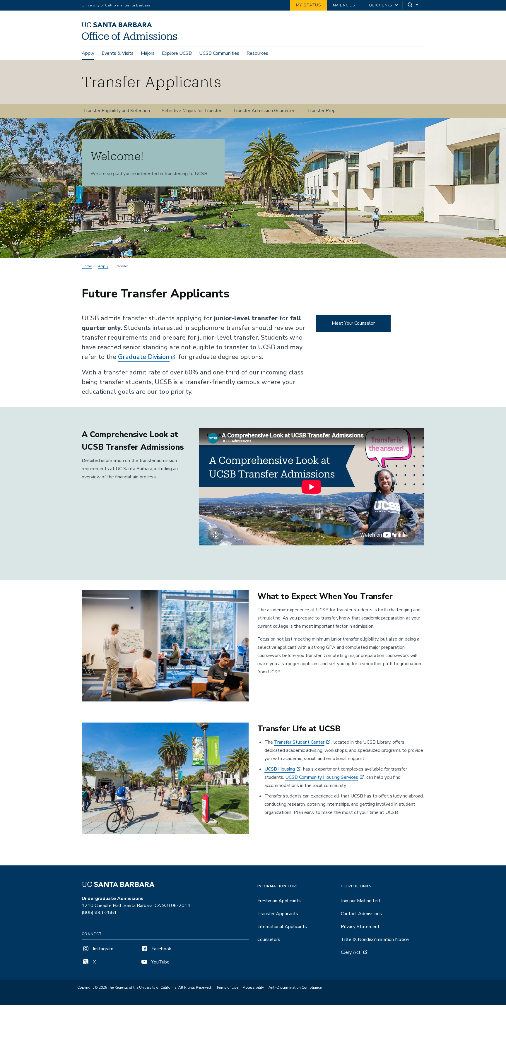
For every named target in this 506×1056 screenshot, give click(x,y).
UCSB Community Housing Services (321, 777)
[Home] (132, 38)
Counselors (268, 939)
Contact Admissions (361, 913)
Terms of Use (227, 987)
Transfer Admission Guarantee (264, 110)
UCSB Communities (219, 53)
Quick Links (380, 5)
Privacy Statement (360, 926)
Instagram (102, 949)
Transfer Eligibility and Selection (116, 110)
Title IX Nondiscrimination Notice (375, 939)
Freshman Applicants (279, 901)
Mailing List (345, 5)
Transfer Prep (321, 110)
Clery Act (350, 952)
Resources (257, 53)
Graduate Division (144, 356)
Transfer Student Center (299, 742)
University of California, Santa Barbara (116, 5)
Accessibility (253, 987)
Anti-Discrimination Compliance (295, 987)
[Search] (413, 5)
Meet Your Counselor (353, 323)
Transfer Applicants (277, 913)
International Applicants (282, 926)
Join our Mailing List (361, 901)
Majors (148, 53)
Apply (88, 53)
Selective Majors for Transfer (191, 110)
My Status (308, 5)
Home (87, 266)
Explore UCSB (177, 53)
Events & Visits (118, 53)
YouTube (160, 962)
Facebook (160, 949)
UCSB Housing (279, 769)
